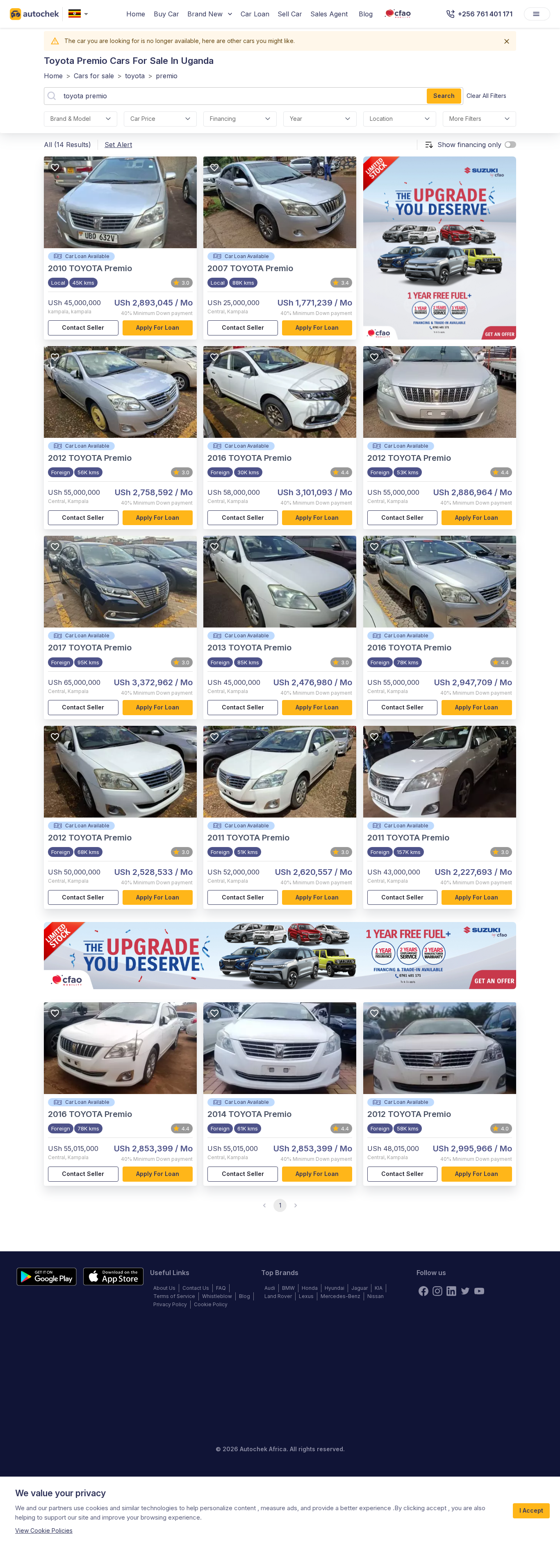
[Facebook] (423, 1291)
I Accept (531, 1510)
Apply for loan (157, 327)
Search (444, 95)
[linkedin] (451, 1291)
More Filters (465, 118)
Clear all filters (486, 95)
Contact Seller (83, 327)
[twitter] (465, 1291)
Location (381, 118)
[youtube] (479, 1291)
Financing (223, 118)
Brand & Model (70, 118)
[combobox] (80, 14)
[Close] (507, 41)
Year (296, 118)
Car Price (142, 118)
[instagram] (437, 1291)
